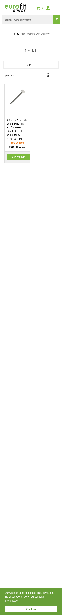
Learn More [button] (11, 601)
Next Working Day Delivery (35, 33)
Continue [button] (31, 609)
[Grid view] (48, 75)
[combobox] (27, 19)
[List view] (57, 75)
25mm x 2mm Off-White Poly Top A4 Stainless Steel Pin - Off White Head (17, 127)
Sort (29, 65)
